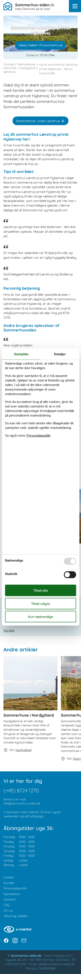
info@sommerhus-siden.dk (21, 803)
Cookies (8, 877)
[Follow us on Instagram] (15, 940)
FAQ (6, 905)
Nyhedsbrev (11, 894)
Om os (8, 911)
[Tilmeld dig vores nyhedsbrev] (24, 940)
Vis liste (8, 630)
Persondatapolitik (15, 888)
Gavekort (9, 899)
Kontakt (8, 883)
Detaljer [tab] (60, 354)
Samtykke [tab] (21, 354)
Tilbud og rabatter (15, 916)
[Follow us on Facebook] (6, 940)
